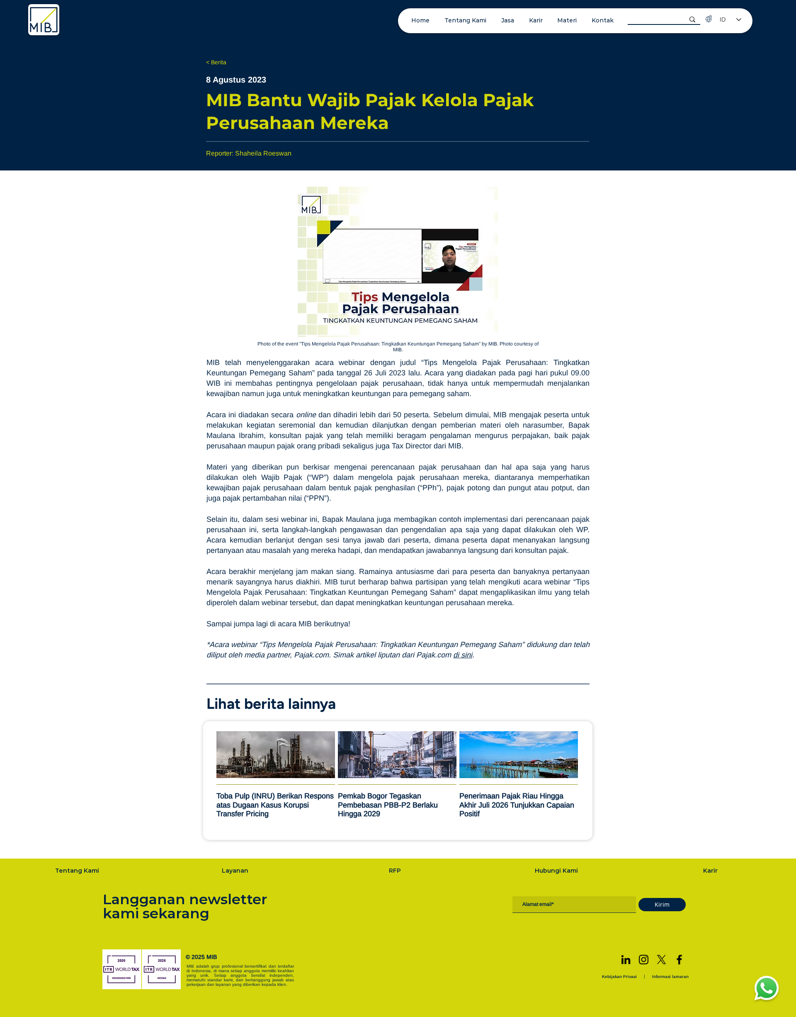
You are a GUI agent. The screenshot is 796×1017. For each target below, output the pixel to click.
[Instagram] (643, 959)
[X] (661, 959)
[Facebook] (679, 959)
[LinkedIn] (625, 959)
